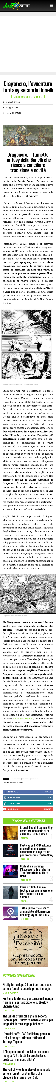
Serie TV (24, 838)
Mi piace (48, 792)
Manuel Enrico (13, 102)
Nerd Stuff (26, 880)
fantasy (25, 779)
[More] (30, 120)
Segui (49, 798)
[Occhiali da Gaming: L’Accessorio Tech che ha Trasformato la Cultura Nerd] (10, 871)
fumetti (34, 779)
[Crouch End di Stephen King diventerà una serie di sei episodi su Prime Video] (10, 833)
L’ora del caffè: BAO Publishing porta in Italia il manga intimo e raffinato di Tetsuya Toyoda (26, 1038)
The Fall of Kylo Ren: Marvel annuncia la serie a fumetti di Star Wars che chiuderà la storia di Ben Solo (27, 1073)
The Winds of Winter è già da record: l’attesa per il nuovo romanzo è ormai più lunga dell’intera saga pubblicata (28, 1020)
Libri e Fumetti (10, 993)
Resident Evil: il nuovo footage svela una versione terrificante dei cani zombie (36, 892)
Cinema (24, 901)
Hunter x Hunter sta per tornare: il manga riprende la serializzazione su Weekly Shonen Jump (28, 1002)
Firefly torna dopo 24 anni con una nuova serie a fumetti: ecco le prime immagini (27, 987)
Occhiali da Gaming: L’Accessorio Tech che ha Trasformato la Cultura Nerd (35, 871)
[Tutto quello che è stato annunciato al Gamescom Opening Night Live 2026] (10, 913)
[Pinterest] (18, 120)
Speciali (38, 96)
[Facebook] (5, 120)
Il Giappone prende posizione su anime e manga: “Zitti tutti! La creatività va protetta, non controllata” (27, 1056)
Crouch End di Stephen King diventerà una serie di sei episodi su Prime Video (36, 831)
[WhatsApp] (24, 120)
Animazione (9, 1064)
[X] (11, 120)
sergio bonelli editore (13, 782)
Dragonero (15, 779)
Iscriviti (47, 809)
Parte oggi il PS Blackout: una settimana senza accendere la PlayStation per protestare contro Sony (36, 850)
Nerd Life (25, 859)
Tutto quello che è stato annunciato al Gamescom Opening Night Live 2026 (35, 911)
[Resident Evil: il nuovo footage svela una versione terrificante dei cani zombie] (10, 892)
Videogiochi (26, 919)
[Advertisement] (28, 44)
